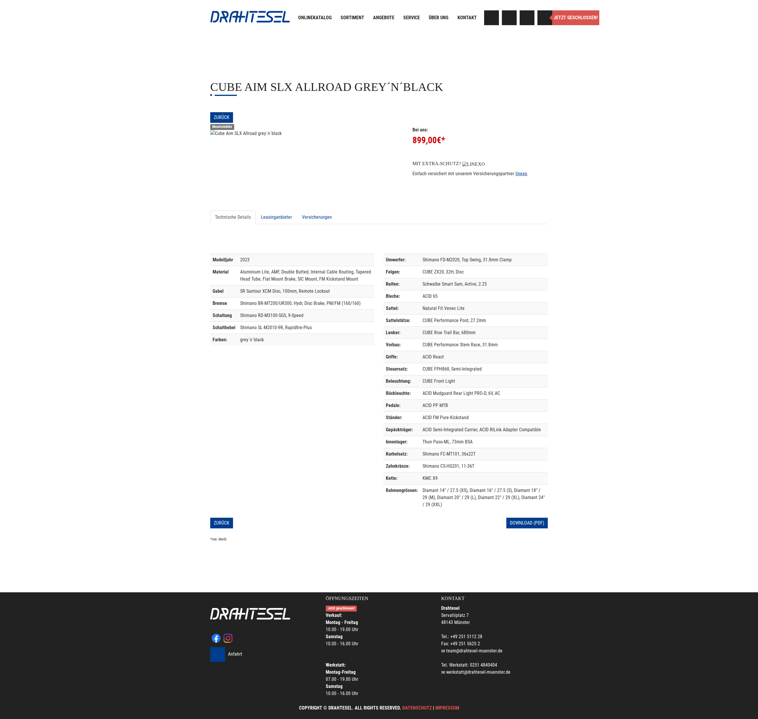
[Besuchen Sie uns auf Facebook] (491, 17)
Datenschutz (417, 708)
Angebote (383, 17)
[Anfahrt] (527, 17)
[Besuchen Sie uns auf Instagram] (509, 17)
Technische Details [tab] (233, 217)
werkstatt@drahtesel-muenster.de (478, 672)
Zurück (221, 117)
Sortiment (352, 17)
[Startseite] (250, 17)
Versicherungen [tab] (317, 217)
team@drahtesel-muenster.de (474, 651)
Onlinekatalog (315, 17)
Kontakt (467, 17)
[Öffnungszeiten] (544, 17)
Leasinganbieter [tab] (276, 217)
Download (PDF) (527, 523)
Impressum (447, 708)
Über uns (439, 17)
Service (411, 17)
